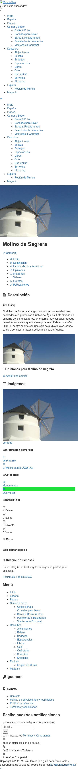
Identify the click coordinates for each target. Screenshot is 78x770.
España (11, 19)
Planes (11, 23)
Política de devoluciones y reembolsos (32, 699)
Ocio (17, 70)
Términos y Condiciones (36, 735)
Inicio (10, 15)
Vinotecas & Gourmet (27, 45)
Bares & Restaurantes (27, 37)
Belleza (19, 56)
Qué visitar (21, 74)
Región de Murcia (25, 88)
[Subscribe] (5, 731)
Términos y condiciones (23, 707)
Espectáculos (22, 63)
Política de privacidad (22, 703)
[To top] (1, 768)
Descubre (12, 48)
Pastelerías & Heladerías (29, 41)
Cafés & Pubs (22, 30)
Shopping (20, 81)
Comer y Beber (16, 26)
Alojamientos (22, 52)
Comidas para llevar (26, 34)
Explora (11, 85)
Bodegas (20, 59)
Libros (18, 66)
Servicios (20, 77)
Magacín (12, 92)
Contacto (15, 696)
